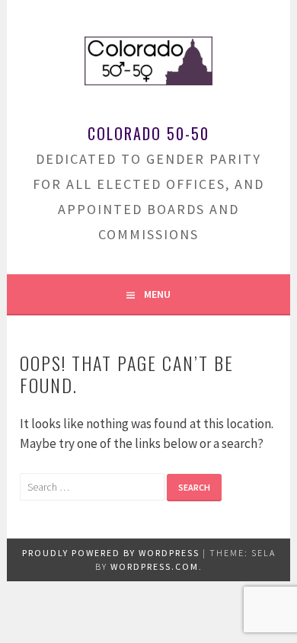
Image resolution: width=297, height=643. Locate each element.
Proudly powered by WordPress (111, 552)
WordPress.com (154, 566)
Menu (157, 294)
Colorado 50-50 (148, 133)
